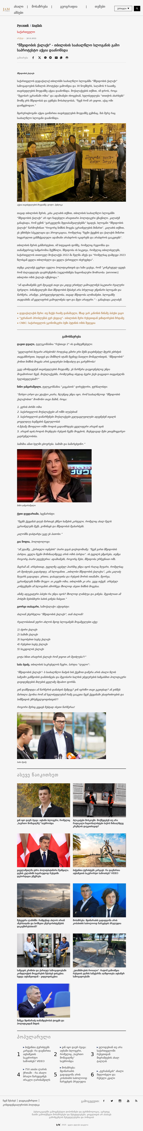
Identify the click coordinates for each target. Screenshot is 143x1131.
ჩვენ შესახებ (9, 1100)
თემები (100, 6)
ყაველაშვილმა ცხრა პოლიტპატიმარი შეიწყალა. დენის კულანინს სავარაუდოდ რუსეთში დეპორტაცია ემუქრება (43, 873)
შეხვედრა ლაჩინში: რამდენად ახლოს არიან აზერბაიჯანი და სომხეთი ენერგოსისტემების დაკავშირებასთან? (41, 923)
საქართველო (26, 32)
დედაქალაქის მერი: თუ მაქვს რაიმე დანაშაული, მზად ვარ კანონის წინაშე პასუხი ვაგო (71, 313)
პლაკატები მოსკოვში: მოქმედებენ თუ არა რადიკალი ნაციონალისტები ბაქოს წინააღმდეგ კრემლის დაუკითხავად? (98, 823)
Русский (23, 25)
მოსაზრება (40, 6)
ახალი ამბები (18, 9)
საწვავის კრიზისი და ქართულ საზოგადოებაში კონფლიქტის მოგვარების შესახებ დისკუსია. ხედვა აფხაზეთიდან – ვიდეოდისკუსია (41, 973)
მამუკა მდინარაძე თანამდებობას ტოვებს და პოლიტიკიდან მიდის (40, 1022)
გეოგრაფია (68, 6)
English (37, 25)
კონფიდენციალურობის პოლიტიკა (21, 1104)
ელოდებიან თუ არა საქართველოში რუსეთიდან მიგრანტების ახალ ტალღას (109, 1054)
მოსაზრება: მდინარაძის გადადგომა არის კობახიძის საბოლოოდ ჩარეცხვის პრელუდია (97, 922)
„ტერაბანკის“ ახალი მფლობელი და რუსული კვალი (110, 1074)
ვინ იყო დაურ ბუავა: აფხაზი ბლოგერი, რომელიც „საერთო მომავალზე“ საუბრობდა (43, 822)
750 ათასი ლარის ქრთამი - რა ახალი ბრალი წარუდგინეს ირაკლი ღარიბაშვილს (36, 1074)
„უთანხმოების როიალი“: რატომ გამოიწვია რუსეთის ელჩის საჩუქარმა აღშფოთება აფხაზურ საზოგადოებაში (99, 973)
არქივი (21, 38)
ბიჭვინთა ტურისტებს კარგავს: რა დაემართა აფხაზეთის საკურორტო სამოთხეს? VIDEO (96, 872)
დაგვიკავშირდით (28, 1100)
